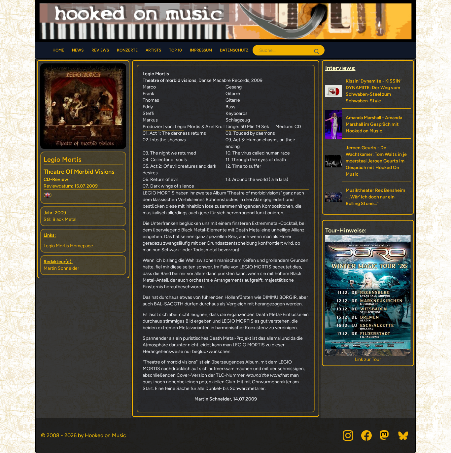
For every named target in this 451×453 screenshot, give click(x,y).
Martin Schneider (61, 268)
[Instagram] (348, 435)
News (78, 50)
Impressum (201, 50)
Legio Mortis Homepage (68, 246)
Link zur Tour (371, 359)
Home (58, 50)
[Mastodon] (385, 435)
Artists (153, 50)
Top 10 (175, 50)
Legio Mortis (62, 159)
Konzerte (127, 50)
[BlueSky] (403, 435)
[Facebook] (366, 435)
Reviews (100, 50)
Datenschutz (234, 50)
